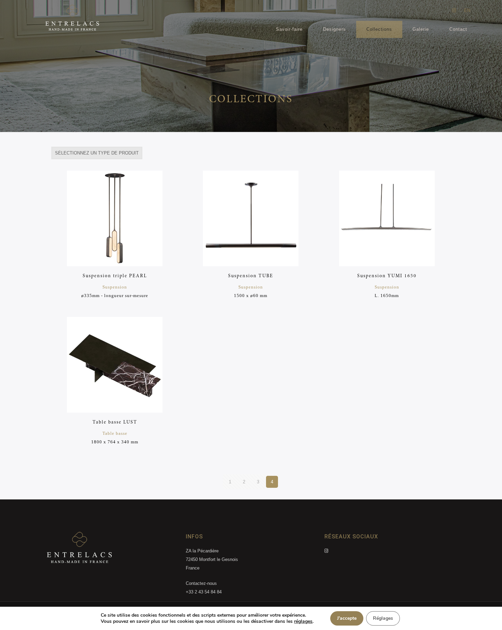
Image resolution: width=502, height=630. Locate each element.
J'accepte (347, 618)
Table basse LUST (115, 422)
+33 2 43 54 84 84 (204, 591)
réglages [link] (303, 621)
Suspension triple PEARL (115, 276)
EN (467, 10)
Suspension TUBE (250, 276)
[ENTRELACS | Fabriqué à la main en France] (72, 20)
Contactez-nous (201, 583)
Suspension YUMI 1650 (387, 276)
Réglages (383, 618)
